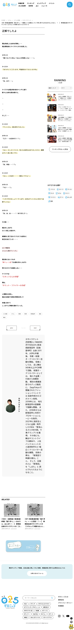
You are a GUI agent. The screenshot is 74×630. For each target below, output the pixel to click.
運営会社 (61, 600)
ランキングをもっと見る (60, 149)
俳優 (19, 314)
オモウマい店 (28, 610)
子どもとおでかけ (44, 604)
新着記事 (21, 3)
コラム (12, 314)
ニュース (44, 6)
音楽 (52, 201)
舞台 (4, 317)
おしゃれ (70, 197)
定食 (37, 610)
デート (61, 197)
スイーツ (61, 189)
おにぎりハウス (35, 617)
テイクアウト (48, 617)
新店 (26, 617)
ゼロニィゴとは (63, 597)
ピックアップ (41, 3)
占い (37, 6)
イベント (52, 3)
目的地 (31, 6)
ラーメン (70, 189)
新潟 (26, 314)
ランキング (30, 3)
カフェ (59, 193)
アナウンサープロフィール (32, 607)
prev (11, 328)
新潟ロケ (46, 607)
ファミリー (53, 197)
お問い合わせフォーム (37, 573)
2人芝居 (5, 314)
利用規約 (61, 606)
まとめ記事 (22, 6)
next (35, 328)
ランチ (52, 193)
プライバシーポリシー (65, 603)
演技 (40, 314)
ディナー (67, 193)
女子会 (36, 614)
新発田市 (33, 314)
